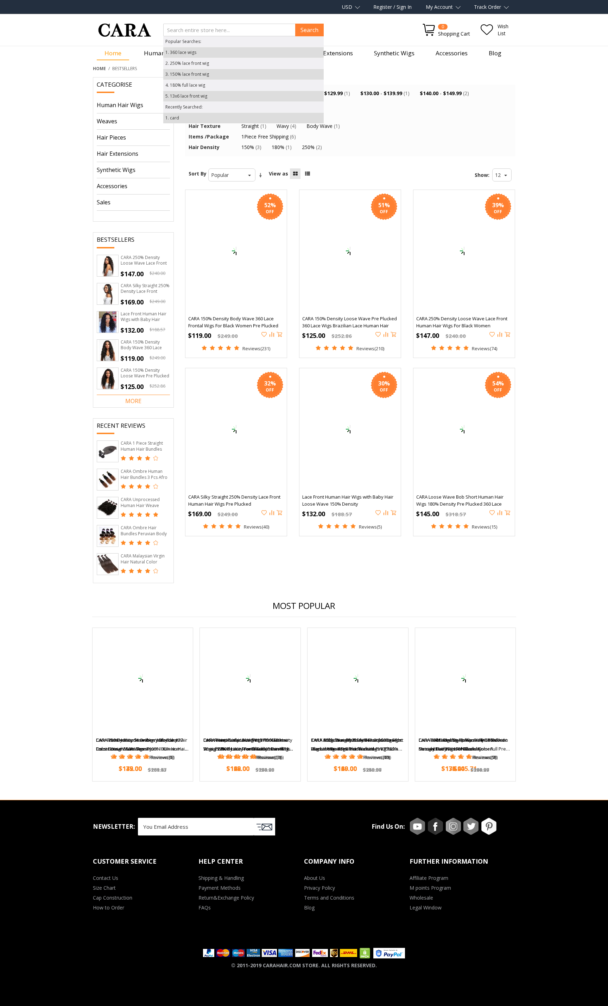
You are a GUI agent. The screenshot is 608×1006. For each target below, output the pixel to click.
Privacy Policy (319, 887)
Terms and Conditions (329, 897)
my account (439, 7)
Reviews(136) (270, 757)
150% (251, 147)
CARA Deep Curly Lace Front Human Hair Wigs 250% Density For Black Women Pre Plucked (246, 745)
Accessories (452, 53)
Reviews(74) (484, 348)
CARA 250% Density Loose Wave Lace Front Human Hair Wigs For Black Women (144, 266)
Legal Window (426, 907)
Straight (253, 126)
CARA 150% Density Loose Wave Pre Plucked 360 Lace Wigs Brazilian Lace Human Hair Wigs (145, 379)
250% (312, 147)
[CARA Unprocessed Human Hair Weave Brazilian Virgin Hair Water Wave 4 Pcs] (108, 508)
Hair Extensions (331, 53)
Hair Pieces (111, 137)
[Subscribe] (264, 826)
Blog (495, 53)
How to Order (108, 907)
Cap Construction (112, 897)
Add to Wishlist (264, 335)
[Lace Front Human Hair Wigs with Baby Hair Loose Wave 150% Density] (108, 322)
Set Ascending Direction (261, 175)
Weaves (107, 121)
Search (309, 30)
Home (112, 53)
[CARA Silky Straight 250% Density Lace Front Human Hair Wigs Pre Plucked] (108, 294)
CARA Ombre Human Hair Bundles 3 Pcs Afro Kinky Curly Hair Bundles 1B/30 (145, 480)
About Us (314, 878)
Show (481, 175)
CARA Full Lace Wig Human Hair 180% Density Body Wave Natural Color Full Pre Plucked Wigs (462, 745)
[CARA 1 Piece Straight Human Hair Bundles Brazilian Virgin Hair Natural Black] (108, 451)
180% (282, 147)
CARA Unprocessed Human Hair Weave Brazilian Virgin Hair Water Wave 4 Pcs (140, 508)
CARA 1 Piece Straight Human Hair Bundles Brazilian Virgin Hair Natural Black (142, 452)
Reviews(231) (256, 348)
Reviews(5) (370, 527)
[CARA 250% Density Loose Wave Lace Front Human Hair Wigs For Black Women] (108, 266)
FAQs (204, 907)
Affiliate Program (429, 878)
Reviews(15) (484, 527)
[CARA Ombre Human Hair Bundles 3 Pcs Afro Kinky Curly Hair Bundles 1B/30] (108, 479)
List (307, 173)
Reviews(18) (485, 757)
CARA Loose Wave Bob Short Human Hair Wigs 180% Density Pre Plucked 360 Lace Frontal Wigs (460, 504)
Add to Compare (272, 335)
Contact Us (105, 878)
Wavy (286, 126)
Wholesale (421, 897)
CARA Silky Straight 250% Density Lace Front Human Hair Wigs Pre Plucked (145, 294)
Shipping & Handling (221, 878)
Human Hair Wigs (120, 105)
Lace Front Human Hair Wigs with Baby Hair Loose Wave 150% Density (143, 322)
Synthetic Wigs (394, 53)
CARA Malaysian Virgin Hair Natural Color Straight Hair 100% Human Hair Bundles (143, 564)
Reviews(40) (256, 527)
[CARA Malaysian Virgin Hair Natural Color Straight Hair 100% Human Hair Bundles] (108, 564)
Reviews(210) (370, 348)
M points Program (430, 887)
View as (278, 173)
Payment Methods (219, 887)
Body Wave (323, 126)
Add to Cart (280, 335)
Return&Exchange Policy (226, 897)
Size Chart (104, 887)
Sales (103, 202)
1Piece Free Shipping (268, 136)
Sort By (198, 173)
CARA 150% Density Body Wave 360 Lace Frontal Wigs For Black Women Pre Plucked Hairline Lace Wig (233, 325)
